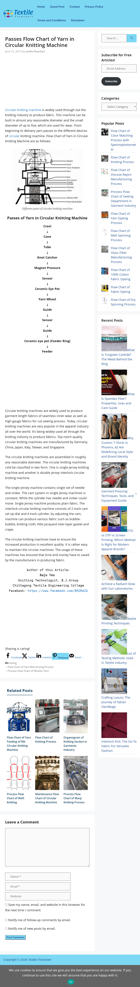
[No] (135, 493)
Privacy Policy (94, 6)
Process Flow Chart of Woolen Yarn (28, 670)
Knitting (12, 663)
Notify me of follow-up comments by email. (39, 920)
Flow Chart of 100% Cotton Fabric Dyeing (120, 274)
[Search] (132, 38)
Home (41, 6)
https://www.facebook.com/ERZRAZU (58, 591)
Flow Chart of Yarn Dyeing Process (120, 218)
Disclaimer (78, 20)
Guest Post (57, 6)
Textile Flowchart (39, 959)
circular (14, 136)
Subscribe (111, 81)
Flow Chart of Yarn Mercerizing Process (31, 667)
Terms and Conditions (51, 20)
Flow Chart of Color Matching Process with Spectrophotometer (123, 140)
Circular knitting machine (23, 110)
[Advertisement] (47, 77)
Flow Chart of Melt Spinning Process (121, 235)
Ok (70, 982)
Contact (74, 6)
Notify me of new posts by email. (32, 928)
